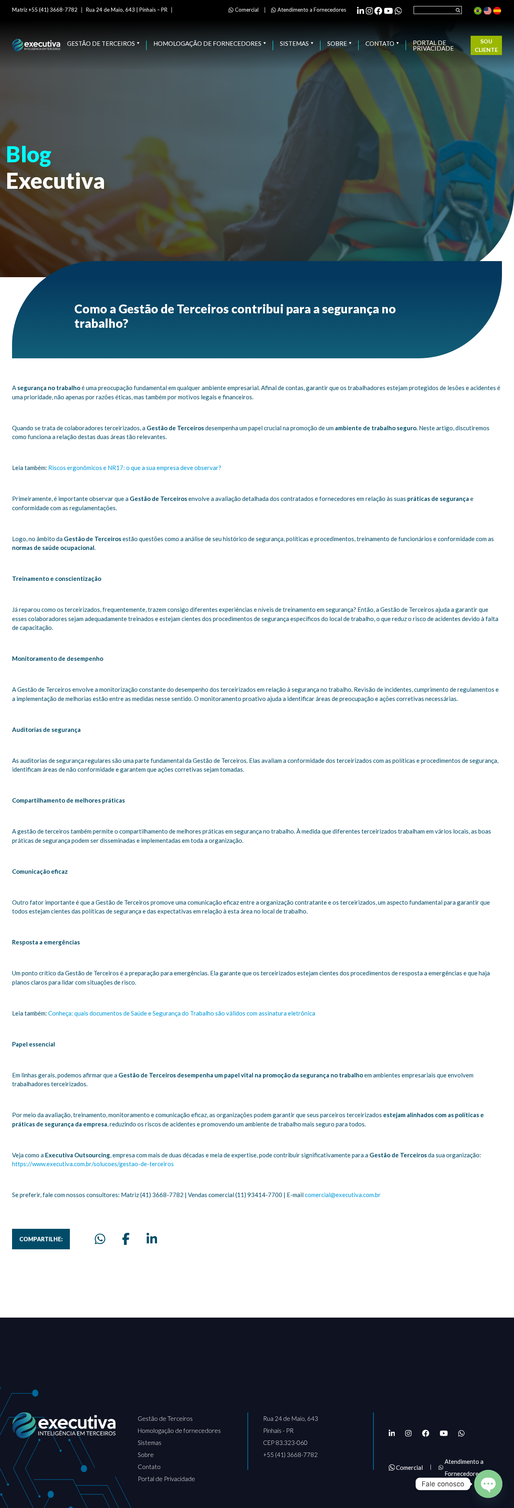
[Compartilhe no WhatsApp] (100, 1239)
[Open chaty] (488, 1484)
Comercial (247, 9)
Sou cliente (486, 45)
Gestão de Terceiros (101, 44)
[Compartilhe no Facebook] (126, 1239)
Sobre (337, 44)
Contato (379, 44)
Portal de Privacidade (433, 45)
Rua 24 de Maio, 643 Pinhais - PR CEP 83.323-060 (290, 1430)
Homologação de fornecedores (207, 44)
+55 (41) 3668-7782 (290, 1454)
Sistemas (294, 44)
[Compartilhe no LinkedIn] (152, 1239)
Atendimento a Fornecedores (311, 9)
